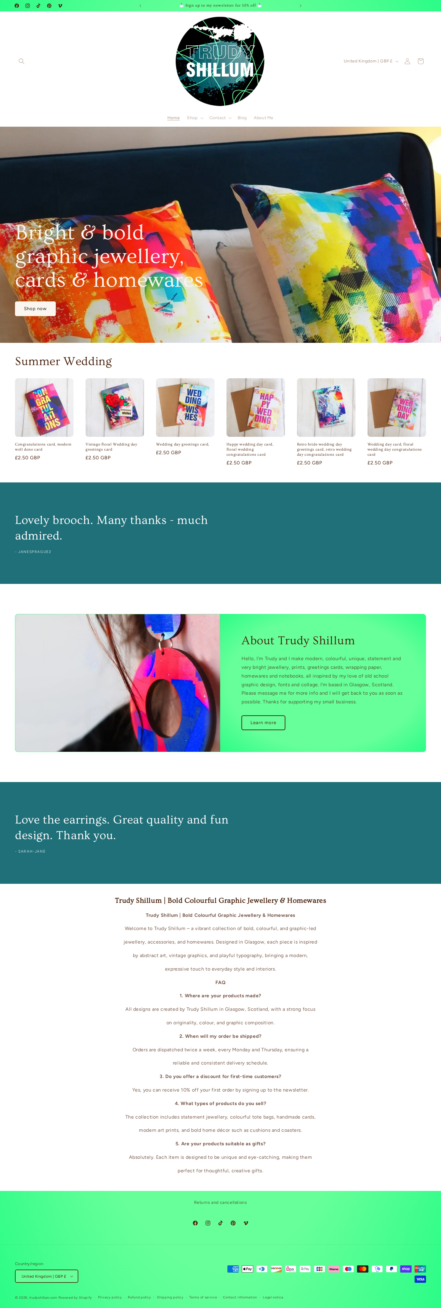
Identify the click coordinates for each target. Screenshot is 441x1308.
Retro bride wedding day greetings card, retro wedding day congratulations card (324, 449)
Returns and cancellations (220, 1202)
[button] (21, 61)
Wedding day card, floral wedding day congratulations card (395, 449)
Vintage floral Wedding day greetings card (111, 447)
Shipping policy (170, 1297)
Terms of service (203, 1297)
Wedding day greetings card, (182, 444)
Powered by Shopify (75, 1298)
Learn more (263, 723)
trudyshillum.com (43, 1298)
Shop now (35, 308)
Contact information (240, 1297)
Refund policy (139, 1297)
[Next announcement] (300, 5)
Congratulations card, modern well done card (43, 447)
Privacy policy (110, 1297)
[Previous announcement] (140, 5)
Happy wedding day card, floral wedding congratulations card (250, 449)
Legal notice (273, 1297)
